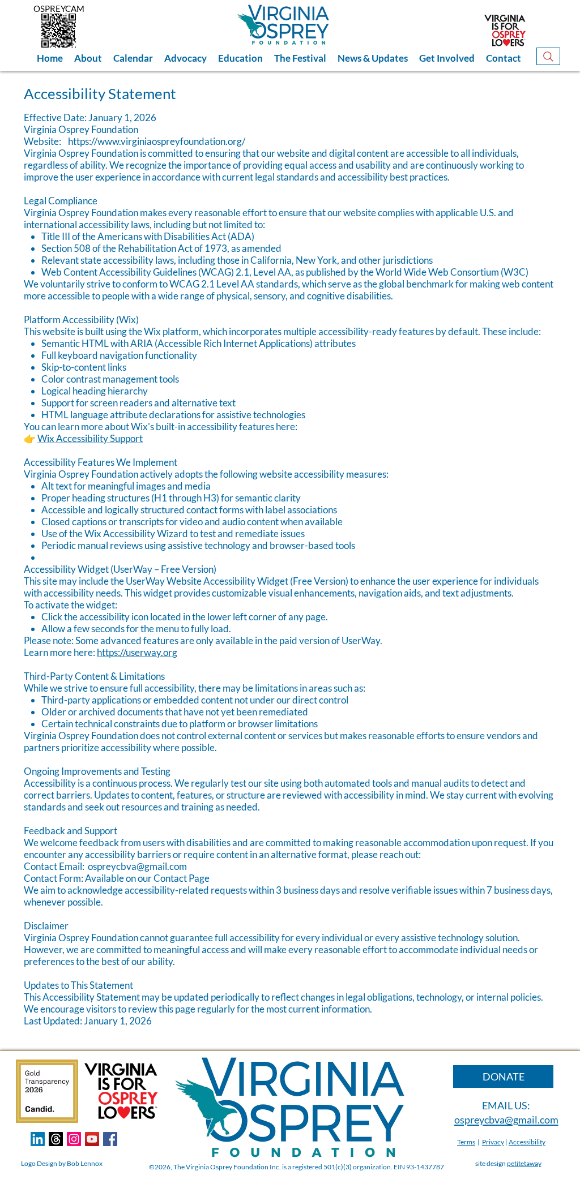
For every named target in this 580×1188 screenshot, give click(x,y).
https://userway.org (137, 652)
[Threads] (56, 1139)
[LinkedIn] (38, 1139)
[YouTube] (92, 1139)
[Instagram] (74, 1139)
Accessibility (527, 1142)
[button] (88, 58)
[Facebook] (110, 1139)
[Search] (548, 56)
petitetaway (524, 1163)
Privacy (493, 1142)
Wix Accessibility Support (90, 438)
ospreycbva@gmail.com (137, 866)
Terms (466, 1142)
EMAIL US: (506, 1105)
